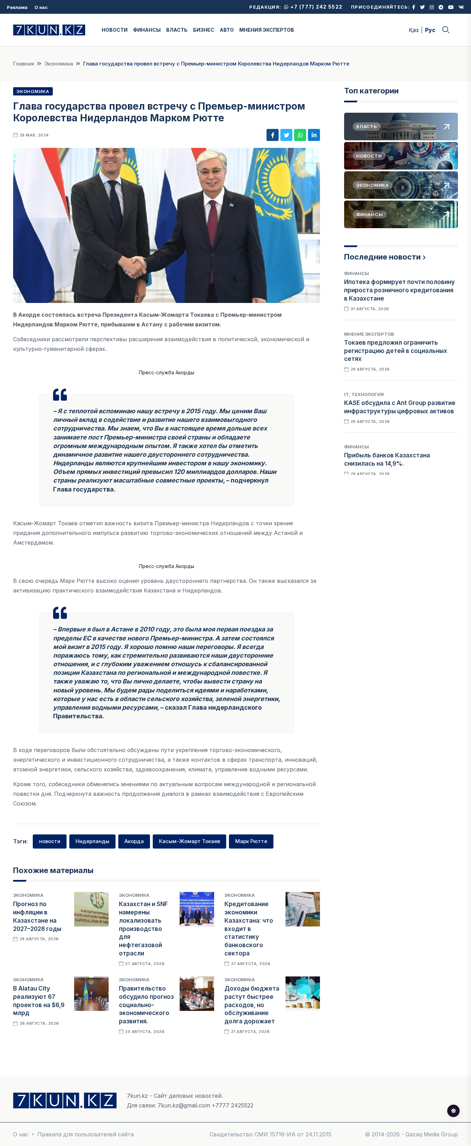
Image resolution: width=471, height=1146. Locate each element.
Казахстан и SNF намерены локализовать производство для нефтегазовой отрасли (143, 929)
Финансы (356, 273)
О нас (41, 7)
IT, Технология (364, 394)
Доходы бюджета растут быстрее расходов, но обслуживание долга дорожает (251, 1005)
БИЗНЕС (203, 30)
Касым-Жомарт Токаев (189, 841)
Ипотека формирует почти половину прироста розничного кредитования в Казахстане (399, 290)
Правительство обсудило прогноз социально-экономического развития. (146, 1005)
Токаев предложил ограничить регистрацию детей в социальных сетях (395, 351)
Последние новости (382, 256)
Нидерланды (92, 841)
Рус (430, 30)
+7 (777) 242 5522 (315, 7)
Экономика (58, 63)
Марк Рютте (251, 841)
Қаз (414, 30)
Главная (23, 63)
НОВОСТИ (115, 30)
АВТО (227, 30)
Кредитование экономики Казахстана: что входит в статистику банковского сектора (248, 929)
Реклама (17, 7)
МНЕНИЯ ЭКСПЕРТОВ (266, 30)
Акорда (134, 841)
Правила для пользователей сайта (85, 1134)
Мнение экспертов (369, 334)
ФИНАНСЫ (147, 30)
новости (49, 841)
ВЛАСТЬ (177, 30)
